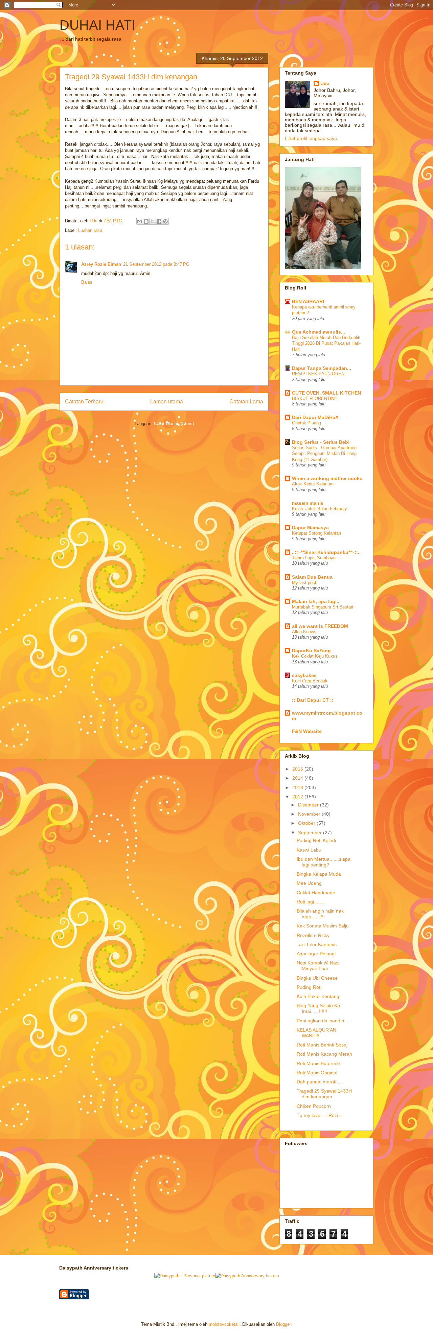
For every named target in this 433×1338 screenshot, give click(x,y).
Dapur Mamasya (310, 527)
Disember (309, 804)
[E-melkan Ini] (139, 221)
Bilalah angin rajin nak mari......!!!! (320, 913)
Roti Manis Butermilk (319, 1063)
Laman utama (166, 401)
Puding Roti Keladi (316, 840)
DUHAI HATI (97, 25)
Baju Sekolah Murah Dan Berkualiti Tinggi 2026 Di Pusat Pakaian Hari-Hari (326, 343)
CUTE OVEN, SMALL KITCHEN (326, 393)
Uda (324, 83)
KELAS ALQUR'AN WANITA (316, 1032)
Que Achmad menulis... (318, 332)
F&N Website (307, 731)
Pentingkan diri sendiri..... (324, 1020)
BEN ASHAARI (308, 301)
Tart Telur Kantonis (317, 944)
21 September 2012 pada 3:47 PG (156, 264)
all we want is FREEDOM (320, 626)
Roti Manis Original (317, 1072)
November (310, 814)
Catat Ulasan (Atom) (174, 423)
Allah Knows (304, 631)
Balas (86, 282)
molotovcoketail (224, 1324)
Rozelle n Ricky (313, 935)
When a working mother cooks (327, 478)
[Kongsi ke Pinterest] (165, 221)
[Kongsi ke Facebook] (159, 221)
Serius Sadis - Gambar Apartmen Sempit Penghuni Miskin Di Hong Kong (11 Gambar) (324, 453)
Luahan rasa (90, 230)
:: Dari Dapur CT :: (313, 700)
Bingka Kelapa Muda (319, 874)
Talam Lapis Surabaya (314, 557)
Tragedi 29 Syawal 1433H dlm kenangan (324, 1093)
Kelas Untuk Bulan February (319, 508)
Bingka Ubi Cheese (317, 978)
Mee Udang (309, 883)
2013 (298, 787)
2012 (298, 796)
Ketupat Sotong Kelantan (316, 533)
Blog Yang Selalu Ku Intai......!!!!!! (318, 1008)
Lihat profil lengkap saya (311, 138)
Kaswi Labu (309, 850)
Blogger (283, 1324)
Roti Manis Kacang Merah (324, 1054)
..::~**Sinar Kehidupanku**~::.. (326, 552)
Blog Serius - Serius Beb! (321, 442)
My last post (304, 582)
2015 (298, 769)
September (310, 832)
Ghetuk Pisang (306, 422)
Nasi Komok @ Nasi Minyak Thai (318, 965)
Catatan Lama (246, 401)
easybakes (304, 675)
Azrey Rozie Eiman (101, 264)
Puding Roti (309, 987)
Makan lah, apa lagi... (316, 601)
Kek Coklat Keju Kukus (315, 656)
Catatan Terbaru (84, 401)
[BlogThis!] (146, 221)
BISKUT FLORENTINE (314, 398)
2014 (298, 778)
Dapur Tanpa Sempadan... (321, 368)
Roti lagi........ (311, 901)
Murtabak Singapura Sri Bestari (322, 607)
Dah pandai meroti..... (320, 1081)
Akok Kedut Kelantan (313, 483)
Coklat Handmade (316, 892)
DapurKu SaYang (311, 650)
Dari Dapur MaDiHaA (315, 417)
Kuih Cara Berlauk (309, 680)
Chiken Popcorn (314, 1106)
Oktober (307, 823)
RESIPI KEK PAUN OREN (318, 373)
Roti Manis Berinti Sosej (322, 1044)
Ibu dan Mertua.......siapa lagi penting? (323, 861)
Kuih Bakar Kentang (318, 996)
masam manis (307, 503)
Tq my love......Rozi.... (320, 1115)
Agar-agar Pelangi (316, 953)
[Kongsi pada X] (152, 221)
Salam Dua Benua (312, 577)
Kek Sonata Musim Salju (323, 925)
